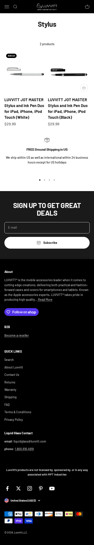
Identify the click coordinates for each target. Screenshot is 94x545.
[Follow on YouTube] (52, 488)
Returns (9, 382)
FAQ (7, 404)
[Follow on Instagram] (30, 488)
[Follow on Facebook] (7, 488)
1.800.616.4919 (24, 449)
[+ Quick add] (84, 88)
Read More (44, 299)
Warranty (10, 389)
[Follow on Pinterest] (41, 488)
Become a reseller (16, 335)
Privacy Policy (13, 419)
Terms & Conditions (17, 412)
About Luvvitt (13, 367)
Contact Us (11, 375)
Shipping (10, 397)
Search (9, 360)
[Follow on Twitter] (18, 488)
